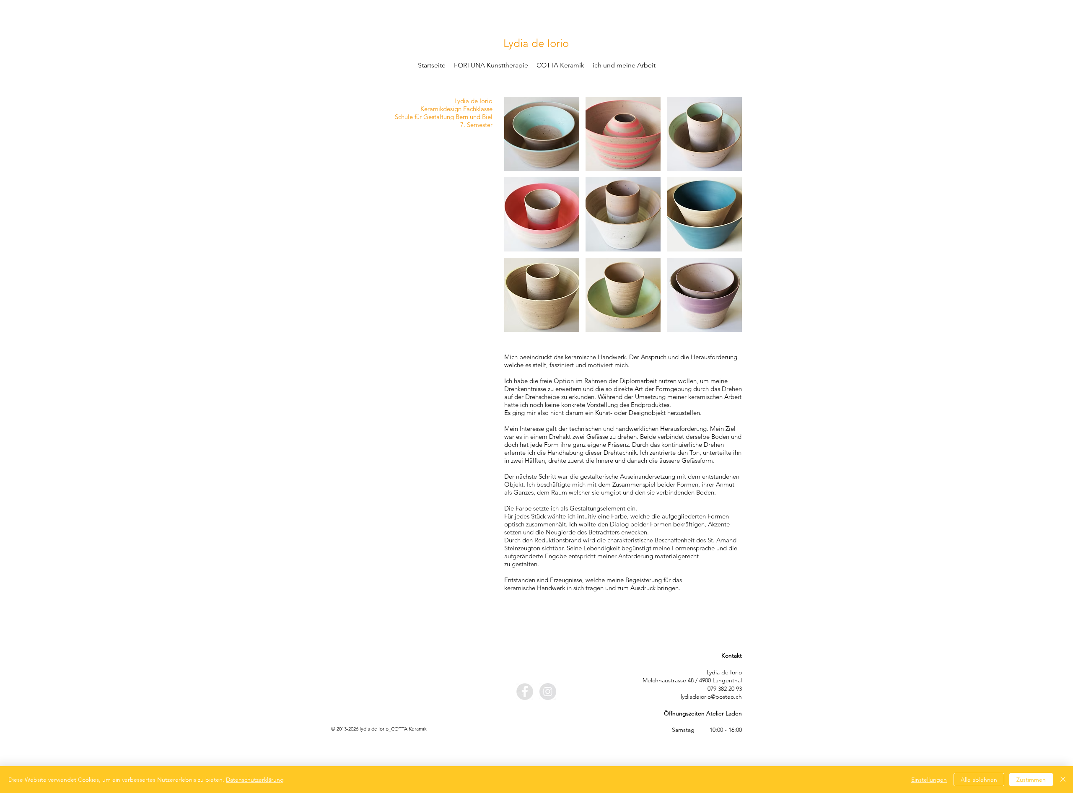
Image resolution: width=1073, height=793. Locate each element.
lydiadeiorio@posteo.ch (711, 696)
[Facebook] (524, 691)
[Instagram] (547, 691)
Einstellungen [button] (929, 779)
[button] (541, 134)
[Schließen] (1063, 779)
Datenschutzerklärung (255, 779)
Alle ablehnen (979, 779)
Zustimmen (1031, 779)
